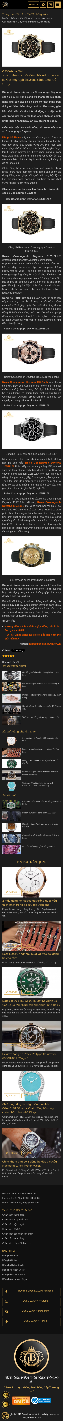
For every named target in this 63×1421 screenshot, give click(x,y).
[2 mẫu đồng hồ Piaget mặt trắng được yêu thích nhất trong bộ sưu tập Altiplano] (12, 741)
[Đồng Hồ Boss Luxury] (5, 5)
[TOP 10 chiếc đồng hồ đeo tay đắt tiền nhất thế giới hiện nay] (12, 720)
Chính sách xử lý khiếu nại (15, 1219)
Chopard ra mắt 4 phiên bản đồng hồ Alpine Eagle (40, 836)
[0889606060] (5, 1395)
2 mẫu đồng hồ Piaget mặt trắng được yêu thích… (40, 739)
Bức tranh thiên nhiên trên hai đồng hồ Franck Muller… (41, 802)
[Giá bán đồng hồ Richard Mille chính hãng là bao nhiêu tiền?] (12, 686)
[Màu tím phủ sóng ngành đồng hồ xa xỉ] (12, 849)
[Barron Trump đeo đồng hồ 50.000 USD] (12, 816)
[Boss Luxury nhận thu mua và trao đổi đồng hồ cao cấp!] (12, 752)
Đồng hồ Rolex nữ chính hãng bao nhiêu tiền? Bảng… (41, 696)
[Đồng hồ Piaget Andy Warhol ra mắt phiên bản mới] (12, 827)
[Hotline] (5, 1416)
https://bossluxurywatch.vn (45, 643)
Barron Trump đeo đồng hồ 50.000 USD (39, 813)
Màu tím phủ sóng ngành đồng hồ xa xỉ (38, 846)
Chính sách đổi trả (11, 1229)
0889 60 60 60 (28, 1193)
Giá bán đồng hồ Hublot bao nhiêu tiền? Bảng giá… (41, 707)
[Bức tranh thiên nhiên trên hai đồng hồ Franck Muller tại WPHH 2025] (12, 804)
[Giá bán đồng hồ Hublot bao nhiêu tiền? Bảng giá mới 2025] (12, 709)
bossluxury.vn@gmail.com (24, 1202)
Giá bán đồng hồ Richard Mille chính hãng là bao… (40, 684)
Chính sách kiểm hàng (13, 1238)
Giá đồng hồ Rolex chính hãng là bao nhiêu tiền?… (40, 673)
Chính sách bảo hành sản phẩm (17, 1233)
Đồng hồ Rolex (9, 1260)
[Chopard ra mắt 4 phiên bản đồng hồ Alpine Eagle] (12, 838)
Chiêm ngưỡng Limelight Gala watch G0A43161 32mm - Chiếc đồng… (37, 784)
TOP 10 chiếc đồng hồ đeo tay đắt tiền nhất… (41, 717)
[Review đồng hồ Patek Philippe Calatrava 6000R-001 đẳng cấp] (12, 775)
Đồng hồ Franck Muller (13, 1269)
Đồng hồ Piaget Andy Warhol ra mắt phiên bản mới (40, 825)
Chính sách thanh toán (13, 1215)
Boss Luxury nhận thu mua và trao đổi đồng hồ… (40, 750)
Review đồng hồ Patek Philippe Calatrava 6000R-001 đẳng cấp (40, 773)
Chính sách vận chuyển (13, 1224)
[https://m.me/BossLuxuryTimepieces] (5, 1404)
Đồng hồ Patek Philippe (13, 1274)
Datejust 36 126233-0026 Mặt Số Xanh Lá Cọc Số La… (40, 761)
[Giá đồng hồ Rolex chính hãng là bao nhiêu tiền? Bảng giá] (12, 675)
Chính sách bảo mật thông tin (16, 1243)
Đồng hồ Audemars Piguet (15, 1279)
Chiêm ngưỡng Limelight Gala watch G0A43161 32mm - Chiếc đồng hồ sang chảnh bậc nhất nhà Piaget (28, 1108)
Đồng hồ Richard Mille (13, 1265)
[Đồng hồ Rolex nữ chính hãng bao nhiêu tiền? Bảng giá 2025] (12, 698)
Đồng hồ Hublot (10, 1255)
